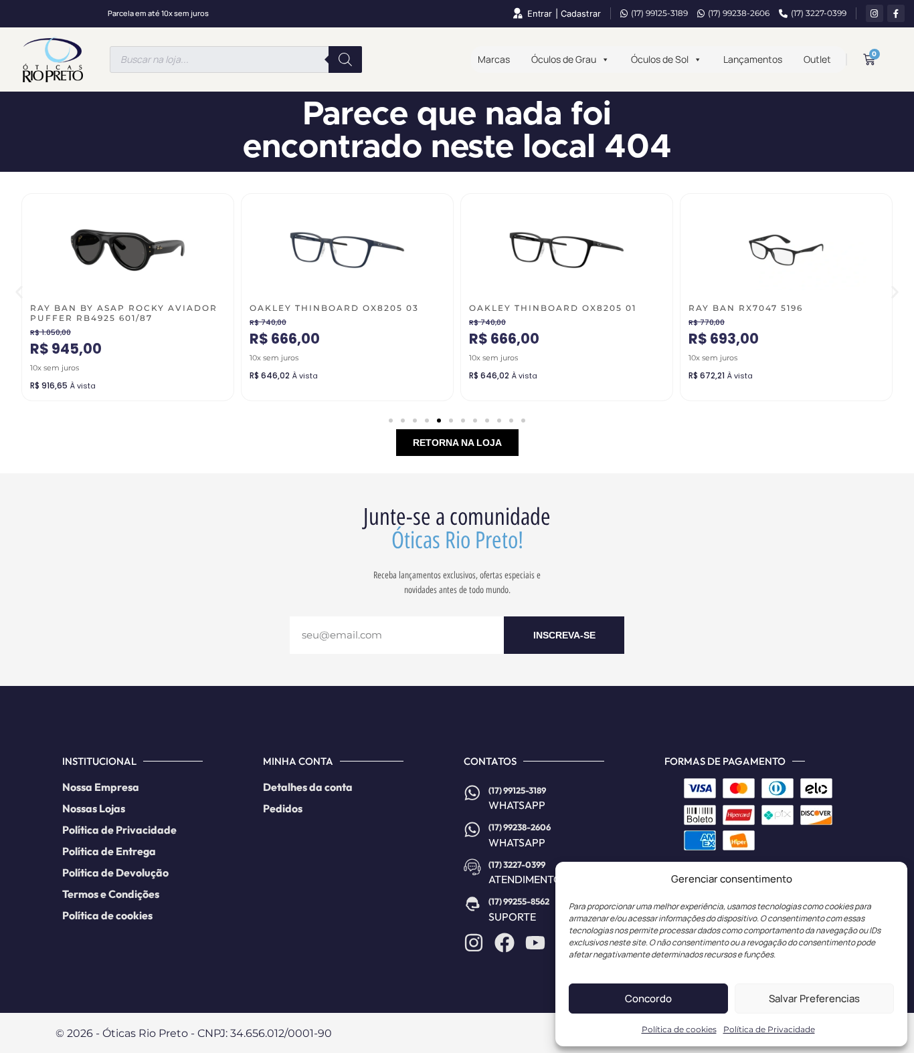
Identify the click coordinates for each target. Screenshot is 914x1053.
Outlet (817, 59)
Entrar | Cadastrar (564, 14)
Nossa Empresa (100, 787)
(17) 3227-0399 (818, 13)
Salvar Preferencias (814, 998)
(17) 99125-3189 (659, 13)
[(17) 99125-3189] (472, 793)
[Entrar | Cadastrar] (517, 13)
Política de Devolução (115, 872)
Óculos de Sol (660, 59)
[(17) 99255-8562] (472, 904)
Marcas (494, 59)
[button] (19, 292)
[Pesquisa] (345, 59)
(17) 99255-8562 (518, 901)
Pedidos (282, 808)
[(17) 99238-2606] (472, 829)
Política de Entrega (109, 851)
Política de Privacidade (769, 1029)
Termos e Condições (110, 894)
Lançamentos (752, 59)
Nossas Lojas (93, 808)
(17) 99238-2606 (738, 13)
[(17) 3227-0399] (472, 867)
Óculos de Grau (563, 59)
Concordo (648, 998)
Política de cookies (679, 1029)
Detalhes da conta (308, 787)
